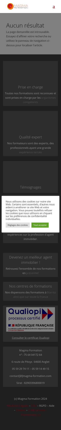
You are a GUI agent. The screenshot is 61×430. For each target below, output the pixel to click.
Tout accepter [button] (40, 225)
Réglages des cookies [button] (18, 225)
